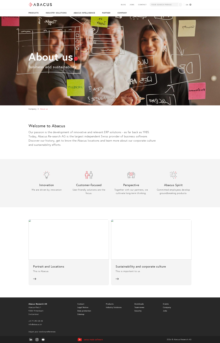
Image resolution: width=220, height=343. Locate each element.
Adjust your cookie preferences (42, 332)
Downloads (139, 304)
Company (122, 13)
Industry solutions (56, 13)
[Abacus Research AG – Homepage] (40, 5)
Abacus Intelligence (84, 13)
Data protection (84, 311)
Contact (142, 5)
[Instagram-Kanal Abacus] (37, 339)
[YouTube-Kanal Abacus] (43, 339)
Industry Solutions (113, 307)
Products (34, 13)
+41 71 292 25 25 (36, 321)
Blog (123, 5)
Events (166, 304)
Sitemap (80, 314)
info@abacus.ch (35, 324)
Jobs (132, 5)
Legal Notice (82, 307)
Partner (106, 13)
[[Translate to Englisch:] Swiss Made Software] (90, 339)
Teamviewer (139, 307)
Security (137, 311)
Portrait (69, 252)
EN (187, 5)
